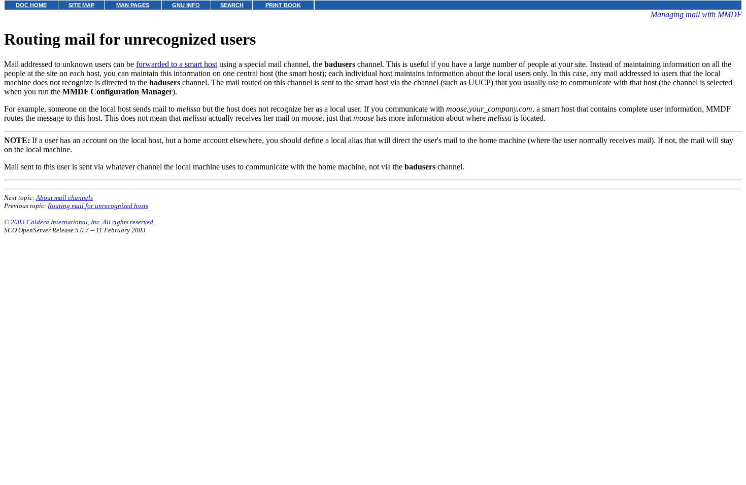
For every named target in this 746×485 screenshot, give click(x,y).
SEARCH (232, 5)
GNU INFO (186, 5)
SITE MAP (81, 5)
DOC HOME (31, 5)
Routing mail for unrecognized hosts (98, 206)
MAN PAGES (132, 5)
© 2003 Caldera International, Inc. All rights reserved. (79, 222)
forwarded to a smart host (176, 64)
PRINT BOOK (283, 5)
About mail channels (64, 197)
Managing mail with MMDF (696, 14)
